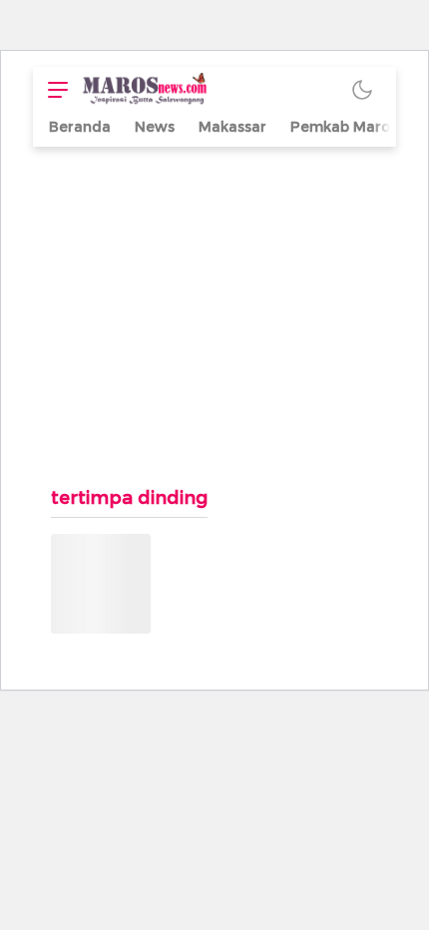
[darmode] (362, 89)
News (155, 127)
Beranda (80, 127)
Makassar (232, 127)
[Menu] (53, 89)
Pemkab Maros (343, 127)
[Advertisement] (214, 306)
